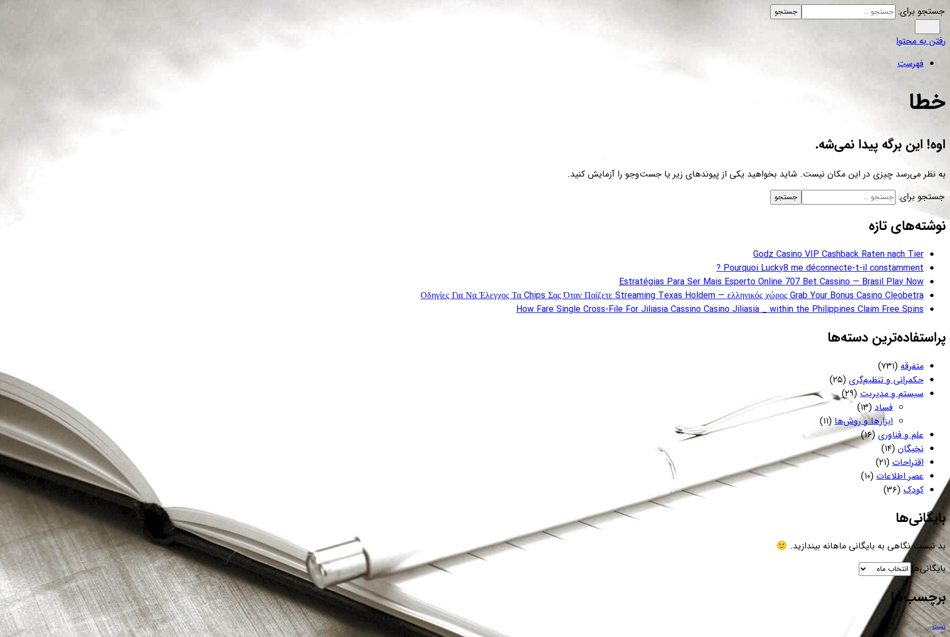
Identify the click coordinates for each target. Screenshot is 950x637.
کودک (913, 490)
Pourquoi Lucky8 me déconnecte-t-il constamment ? (820, 268)
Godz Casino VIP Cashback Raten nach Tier (838, 254)
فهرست (910, 63)
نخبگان (911, 448)
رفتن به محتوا (921, 41)
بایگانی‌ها (928, 568)
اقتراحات (908, 462)
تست (939, 626)
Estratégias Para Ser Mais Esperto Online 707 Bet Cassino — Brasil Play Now (771, 282)
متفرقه (912, 366)
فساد (884, 407)
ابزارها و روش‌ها (864, 421)
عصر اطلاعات (900, 476)
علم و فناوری (901, 435)
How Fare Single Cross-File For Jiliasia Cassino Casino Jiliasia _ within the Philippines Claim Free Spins (720, 309)
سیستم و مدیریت (892, 393)
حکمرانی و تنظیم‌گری (886, 380)
